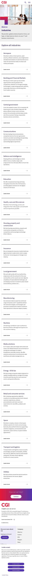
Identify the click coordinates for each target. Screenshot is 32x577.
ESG (19, 537)
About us (4, 27)
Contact (16, 496)
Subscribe (4, 537)
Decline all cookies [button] (16, 570)
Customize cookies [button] (16, 567)
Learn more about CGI (7, 519)
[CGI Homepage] (4, 2)
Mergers (20, 539)
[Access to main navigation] (29, 2)
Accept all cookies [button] (16, 563)
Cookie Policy (5, 575)
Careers (20, 534)
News (19, 542)
